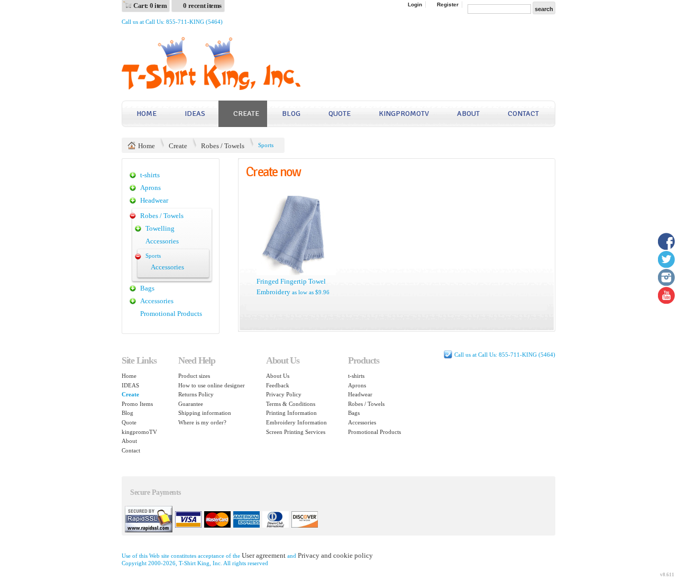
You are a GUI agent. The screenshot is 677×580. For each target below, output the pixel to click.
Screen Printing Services (295, 432)
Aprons (150, 188)
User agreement (264, 555)
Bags (147, 288)
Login (415, 4)
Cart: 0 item (150, 6)
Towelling (160, 228)
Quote (339, 113)
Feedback (277, 385)
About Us (277, 376)
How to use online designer (211, 385)
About (468, 113)
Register (448, 4)
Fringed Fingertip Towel (291, 281)
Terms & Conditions (290, 404)
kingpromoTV (404, 113)
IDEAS (195, 113)
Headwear (154, 200)
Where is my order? (202, 422)
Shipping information (204, 413)
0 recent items (202, 6)
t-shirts (150, 175)
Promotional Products (171, 314)
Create (246, 113)
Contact (523, 113)
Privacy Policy (283, 394)
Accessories (162, 241)
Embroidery (273, 292)
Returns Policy (196, 394)
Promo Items (137, 404)
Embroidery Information (296, 422)
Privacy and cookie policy (335, 555)
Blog (291, 113)
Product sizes (194, 376)
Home (146, 113)
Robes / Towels (222, 146)
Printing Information (291, 413)
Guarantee (190, 404)
